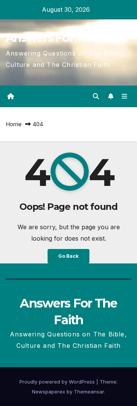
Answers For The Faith (66, 38)
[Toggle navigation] (124, 96)
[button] (96, 96)
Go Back (68, 256)
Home (14, 124)
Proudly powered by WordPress (57, 382)
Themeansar (89, 392)
